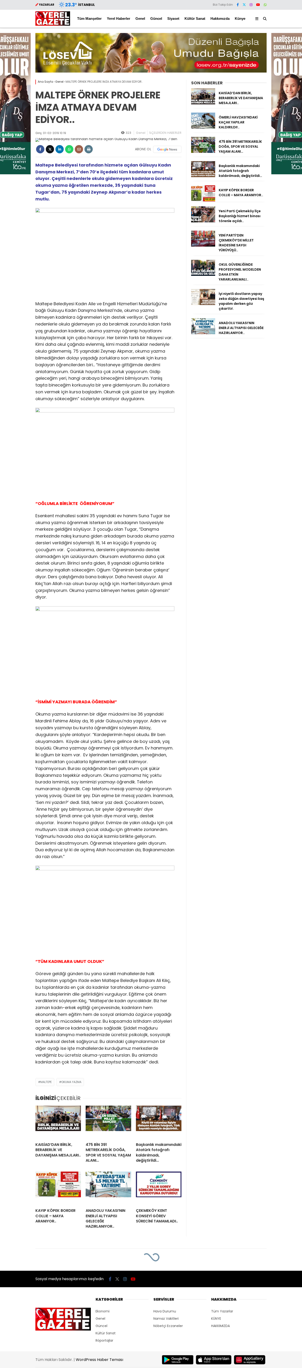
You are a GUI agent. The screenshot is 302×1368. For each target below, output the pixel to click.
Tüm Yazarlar (222, 1311)
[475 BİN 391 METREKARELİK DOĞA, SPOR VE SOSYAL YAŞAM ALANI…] (108, 1122)
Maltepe (46, 1082)
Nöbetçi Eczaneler (168, 1325)
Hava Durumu (164, 1311)
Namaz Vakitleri (166, 1318)
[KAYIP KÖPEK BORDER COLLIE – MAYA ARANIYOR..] (58, 1188)
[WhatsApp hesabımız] (265, 4)
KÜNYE (216, 1318)
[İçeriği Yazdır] (88, 149)
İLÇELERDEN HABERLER (165, 132)
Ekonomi (102, 1311)
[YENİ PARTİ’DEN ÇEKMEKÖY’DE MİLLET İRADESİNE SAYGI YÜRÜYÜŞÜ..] (203, 245)
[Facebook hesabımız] (238, 4)
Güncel (156, 18)
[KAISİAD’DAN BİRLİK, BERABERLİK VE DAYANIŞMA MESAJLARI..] (58, 1122)
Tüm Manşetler (89, 18)
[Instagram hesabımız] (251, 4)
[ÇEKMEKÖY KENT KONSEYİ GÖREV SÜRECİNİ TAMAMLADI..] (158, 1188)
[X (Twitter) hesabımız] (244, 4)
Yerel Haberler (118, 18)
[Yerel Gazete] (52, 24)
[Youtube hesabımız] (258, 4)
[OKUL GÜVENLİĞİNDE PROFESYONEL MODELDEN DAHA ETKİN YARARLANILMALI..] (203, 274)
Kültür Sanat (195, 18)
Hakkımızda (220, 18)
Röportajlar (104, 1340)
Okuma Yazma (71, 1082)
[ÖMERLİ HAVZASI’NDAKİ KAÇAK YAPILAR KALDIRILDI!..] (203, 127)
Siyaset (173, 18)
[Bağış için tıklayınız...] (151, 71)
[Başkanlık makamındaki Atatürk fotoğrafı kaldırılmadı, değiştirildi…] (158, 1122)
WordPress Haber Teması (99, 1359)
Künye (240, 18)
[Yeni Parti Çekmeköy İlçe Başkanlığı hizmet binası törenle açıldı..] (203, 221)
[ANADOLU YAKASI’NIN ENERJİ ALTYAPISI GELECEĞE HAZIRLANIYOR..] (108, 1188)
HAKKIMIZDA (220, 1325)
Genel (140, 18)
